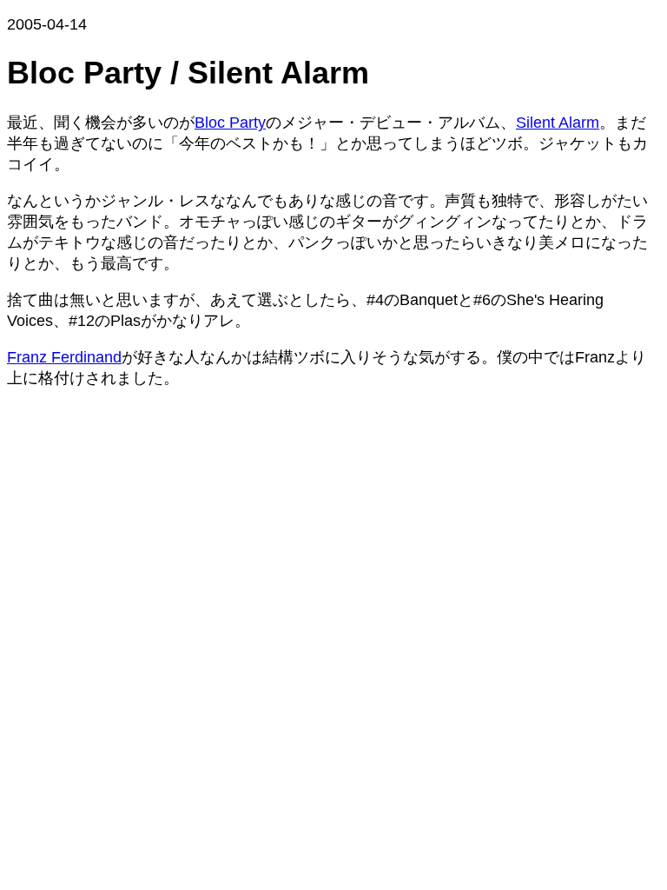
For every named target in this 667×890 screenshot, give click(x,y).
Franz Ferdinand (64, 357)
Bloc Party (230, 122)
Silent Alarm (557, 122)
